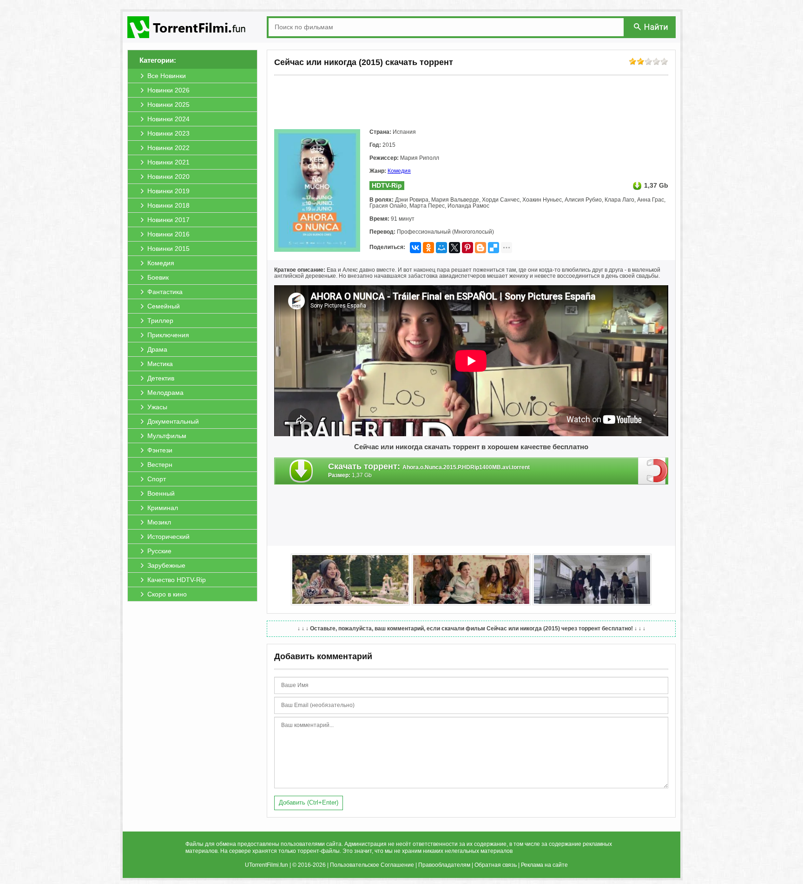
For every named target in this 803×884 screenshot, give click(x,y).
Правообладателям (444, 865)
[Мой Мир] (441, 247)
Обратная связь (495, 865)
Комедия (399, 171)
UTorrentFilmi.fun (266, 865)
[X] (454, 247)
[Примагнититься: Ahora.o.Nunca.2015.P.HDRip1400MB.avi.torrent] (653, 470)
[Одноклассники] (428, 247)
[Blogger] (480, 247)
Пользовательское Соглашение (372, 865)
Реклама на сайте (544, 865)
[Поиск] (651, 27)
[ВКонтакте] (415, 247)
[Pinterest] (467, 247)
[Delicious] (493, 247)
